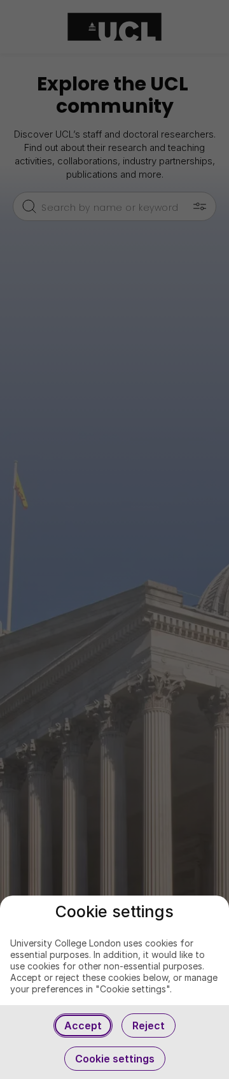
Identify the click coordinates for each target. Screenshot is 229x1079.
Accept (83, 1025)
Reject (148, 1025)
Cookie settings (115, 1058)
